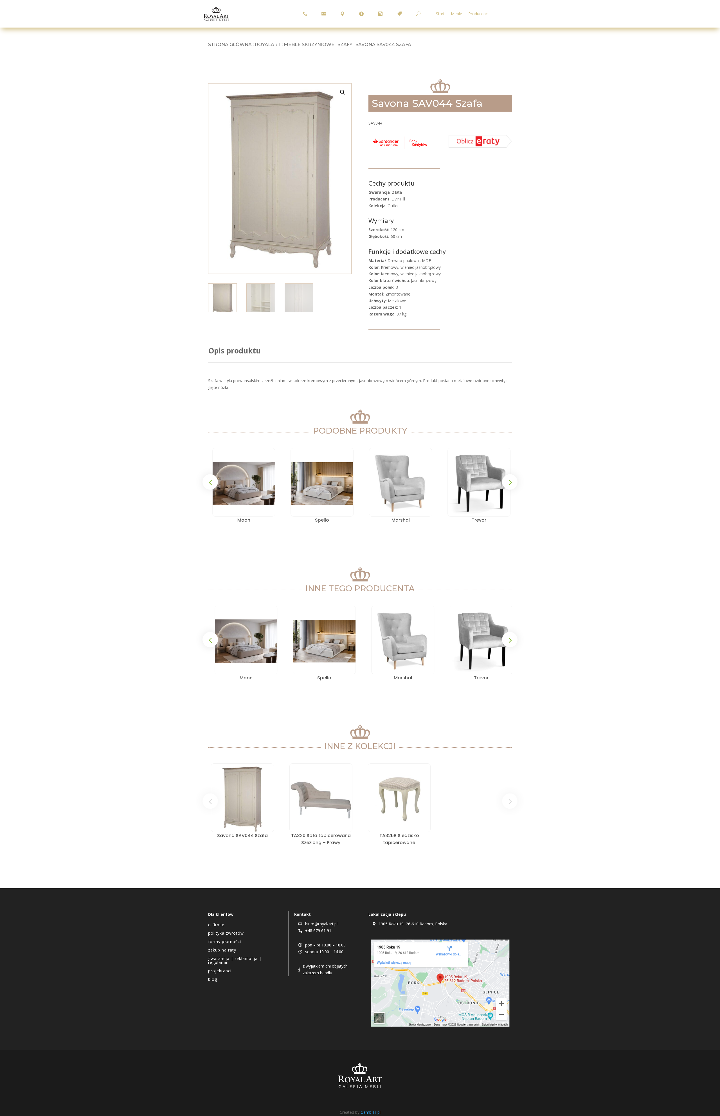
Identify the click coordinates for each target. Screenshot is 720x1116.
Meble (456, 14)
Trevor (477, 520)
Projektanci (219, 971)
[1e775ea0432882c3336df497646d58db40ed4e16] (400, 149)
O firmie (216, 925)
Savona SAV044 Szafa (242, 835)
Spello (321, 520)
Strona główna (230, 44)
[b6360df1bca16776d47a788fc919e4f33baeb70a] (480, 146)
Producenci (478, 14)
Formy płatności (224, 942)
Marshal (399, 520)
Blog (212, 979)
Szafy (345, 44)
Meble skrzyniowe (309, 44)
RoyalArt (268, 44)
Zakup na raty (222, 950)
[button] (343, 92)
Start (440, 14)
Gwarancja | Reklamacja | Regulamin (235, 961)
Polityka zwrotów (226, 933)
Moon (242, 520)
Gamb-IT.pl (371, 1112)
